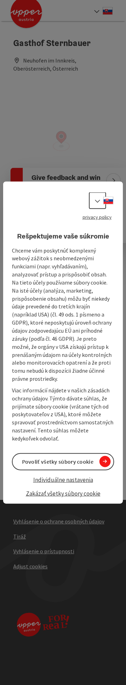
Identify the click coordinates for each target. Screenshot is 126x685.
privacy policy (97, 217)
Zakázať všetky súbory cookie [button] (63, 493)
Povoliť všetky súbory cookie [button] (57, 461)
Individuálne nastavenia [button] (63, 480)
